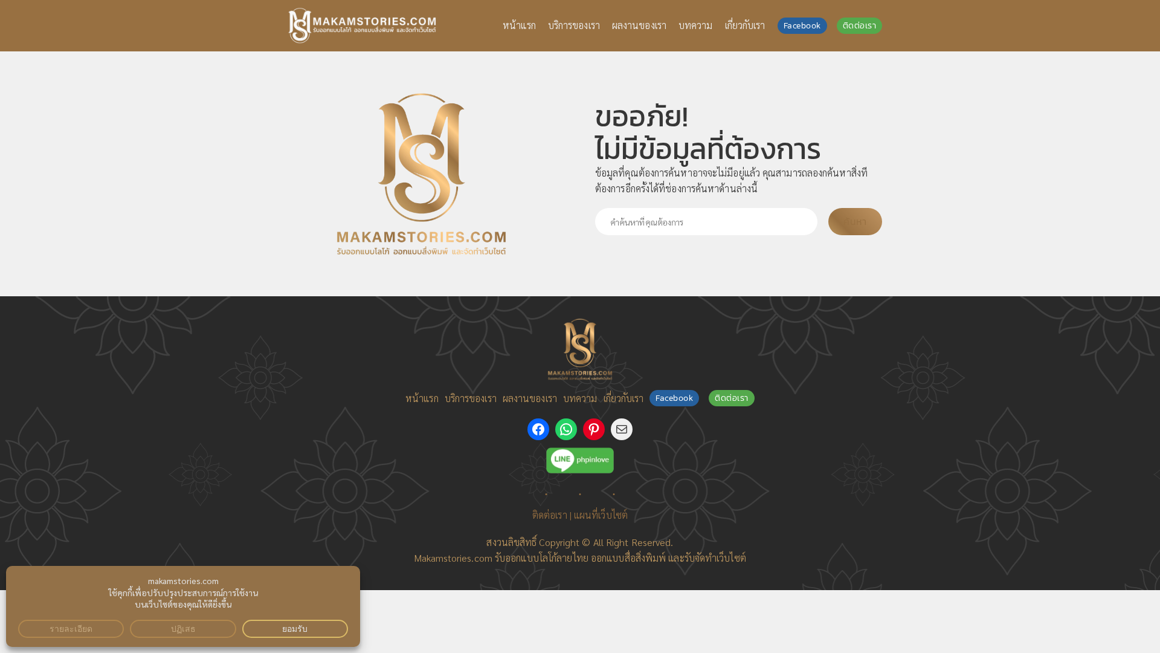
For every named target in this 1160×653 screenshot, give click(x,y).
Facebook (802, 25)
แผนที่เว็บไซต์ (601, 514)
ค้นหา (854, 221)
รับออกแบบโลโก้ (525, 557)
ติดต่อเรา (860, 25)
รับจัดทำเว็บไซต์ (715, 557)
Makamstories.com (453, 557)
